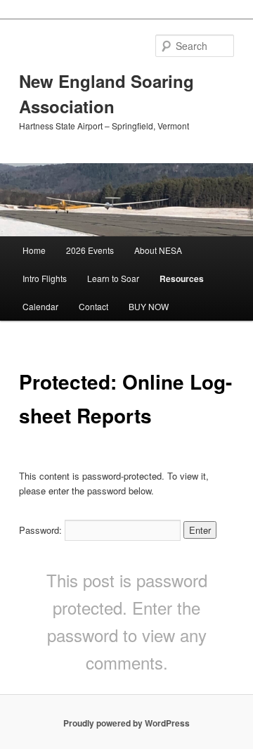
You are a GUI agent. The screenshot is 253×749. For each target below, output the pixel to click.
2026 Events (90, 250)
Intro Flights (44, 278)
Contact (93, 306)
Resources (182, 278)
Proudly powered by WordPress (126, 723)
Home (34, 250)
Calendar (40, 306)
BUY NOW (149, 306)
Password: (42, 530)
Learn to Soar (113, 278)
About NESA (158, 250)
